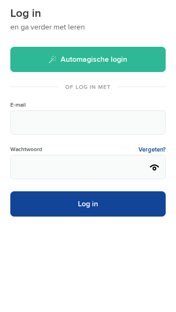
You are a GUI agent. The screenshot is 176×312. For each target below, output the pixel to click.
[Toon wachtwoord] (154, 167)
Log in (88, 203)
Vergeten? (152, 149)
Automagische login (94, 59)
